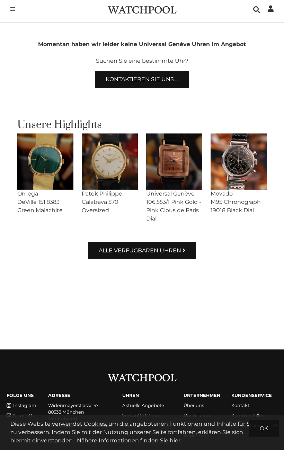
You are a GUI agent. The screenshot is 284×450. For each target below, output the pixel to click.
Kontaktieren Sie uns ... (142, 79)
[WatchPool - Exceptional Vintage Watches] (142, 9)
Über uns (194, 405)
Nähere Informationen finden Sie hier (128, 440)
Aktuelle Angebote (143, 405)
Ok (264, 428)
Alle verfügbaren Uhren (141, 250)
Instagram (24, 405)
